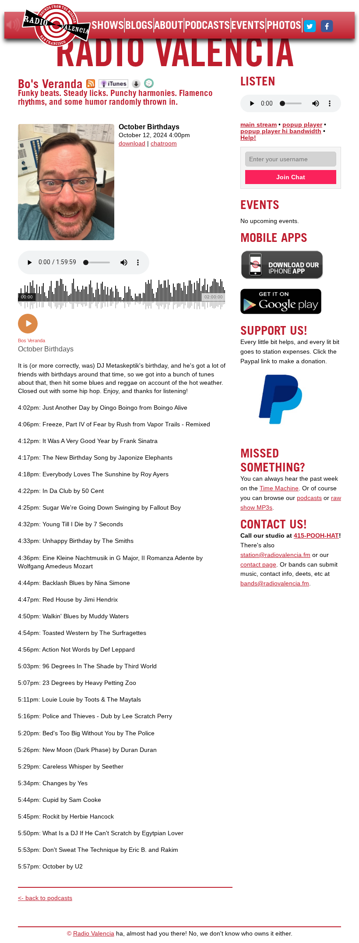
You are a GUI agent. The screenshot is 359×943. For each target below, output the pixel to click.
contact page (258, 564)
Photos (284, 25)
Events (248, 25)
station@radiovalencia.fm (275, 555)
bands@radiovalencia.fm (274, 583)
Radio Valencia (93, 933)
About (168, 25)
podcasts (309, 498)
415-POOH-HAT (316, 535)
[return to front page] (56, 26)
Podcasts (207, 25)
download (132, 143)
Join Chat (290, 177)
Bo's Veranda (50, 84)
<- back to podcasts (45, 898)
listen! (13, 25)
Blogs (139, 25)
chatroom (164, 143)
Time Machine (279, 488)
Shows (108, 25)
